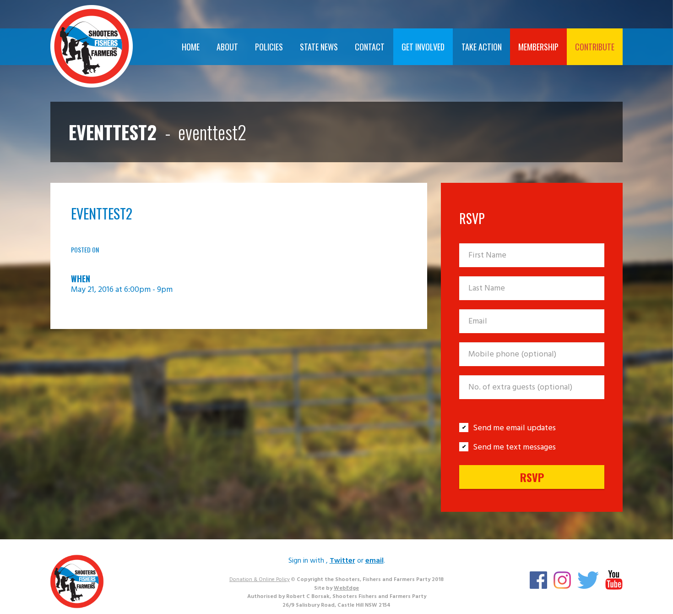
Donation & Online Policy (259, 579)
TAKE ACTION (481, 47)
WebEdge (346, 588)
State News (319, 47)
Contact (370, 47)
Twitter (342, 561)
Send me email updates (514, 428)
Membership (538, 47)
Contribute (594, 47)
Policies (269, 47)
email (374, 561)
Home (191, 47)
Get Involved (423, 47)
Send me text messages (514, 447)
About (227, 47)
